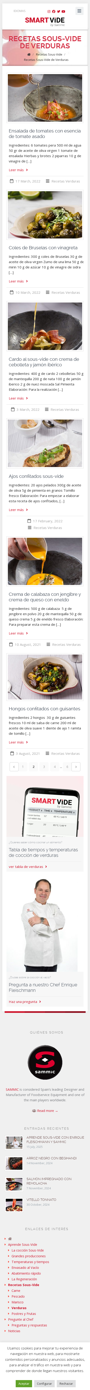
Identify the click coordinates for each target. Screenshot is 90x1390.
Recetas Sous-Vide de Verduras (46, 60)
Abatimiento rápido (26, 1273)
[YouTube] (63, 11)
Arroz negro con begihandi (52, 1158)
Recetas (58, 181)
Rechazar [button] (66, 1383)
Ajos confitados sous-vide (36, 476)
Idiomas (20, 11)
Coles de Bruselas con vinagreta (43, 247)
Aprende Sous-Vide (22, 1244)
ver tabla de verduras (26, 866)
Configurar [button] (44, 1383)
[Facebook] (54, 11)
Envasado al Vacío (25, 1267)
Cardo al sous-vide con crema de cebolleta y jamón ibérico (44, 361)
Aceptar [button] (23, 1383)
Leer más (16, 170)
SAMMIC (12, 1089)
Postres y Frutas (24, 1313)
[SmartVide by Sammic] (45, 1239)
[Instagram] (49, 11)
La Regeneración (24, 1279)
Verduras (73, 181)
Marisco (18, 1302)
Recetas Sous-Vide (49, 54)
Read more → (47, 1110)
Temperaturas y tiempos (30, 1262)
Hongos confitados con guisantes (44, 708)
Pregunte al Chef (20, 1319)
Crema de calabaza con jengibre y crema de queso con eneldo (45, 596)
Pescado (18, 1296)
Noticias (14, 1331)
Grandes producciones (29, 1256)
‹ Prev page (14, 766)
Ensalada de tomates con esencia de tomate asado (45, 133)
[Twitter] (58, 11)
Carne (16, 1290)
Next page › (76, 766)
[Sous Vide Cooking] (44, 22)
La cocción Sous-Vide (28, 1250)
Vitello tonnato (41, 1200)
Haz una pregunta (23, 1001)
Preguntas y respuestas (29, 1325)
